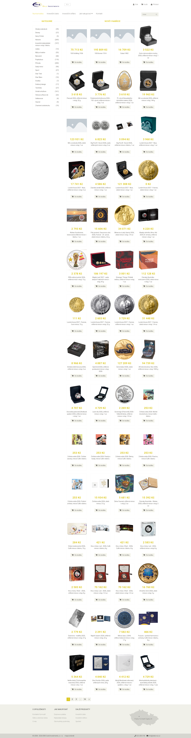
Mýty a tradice (47, 52)
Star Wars (47, 77)
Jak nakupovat (85, 13)
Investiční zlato (53, 13)
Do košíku (78, 62)
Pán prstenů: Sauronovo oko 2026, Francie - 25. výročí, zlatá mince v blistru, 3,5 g (100, 235)
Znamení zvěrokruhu (47, 105)
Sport (47, 70)
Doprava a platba (60, 714)
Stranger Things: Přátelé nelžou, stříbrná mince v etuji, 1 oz (124, 279)
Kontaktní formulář (39, 714)
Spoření (78, 721)
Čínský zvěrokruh (47, 29)
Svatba (47, 81)
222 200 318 (140, 736)
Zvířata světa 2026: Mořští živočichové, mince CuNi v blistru (148, 414)
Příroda (47, 63)
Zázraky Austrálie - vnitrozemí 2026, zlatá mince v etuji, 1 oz (148, 279)
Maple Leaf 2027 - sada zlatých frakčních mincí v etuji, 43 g (100, 279)
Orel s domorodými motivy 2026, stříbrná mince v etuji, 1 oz (148, 55)
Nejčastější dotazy (60, 718)
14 (85, 699)
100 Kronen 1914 (100, 53)
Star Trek (47, 74)
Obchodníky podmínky (62, 721)
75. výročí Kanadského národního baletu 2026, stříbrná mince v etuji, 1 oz (124, 100)
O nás (34, 721)
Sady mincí (47, 67)
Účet (136, 4)
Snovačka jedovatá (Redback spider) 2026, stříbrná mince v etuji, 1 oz (77, 414)
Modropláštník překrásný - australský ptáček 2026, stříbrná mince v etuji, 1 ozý (148, 683)
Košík (145, 4)
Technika (47, 88)
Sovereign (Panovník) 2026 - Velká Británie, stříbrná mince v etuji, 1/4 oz (124, 414)
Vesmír (47, 102)
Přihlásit (156, 4)
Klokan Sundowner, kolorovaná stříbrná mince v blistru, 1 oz (76, 235)
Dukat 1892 (124, 53)
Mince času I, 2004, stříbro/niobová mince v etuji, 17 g (124, 638)
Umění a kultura (47, 91)
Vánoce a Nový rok (47, 95)
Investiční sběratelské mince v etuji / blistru (47, 44)
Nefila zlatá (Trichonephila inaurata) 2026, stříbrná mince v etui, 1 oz (77, 683)
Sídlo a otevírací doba (40, 718)
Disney (47, 32)
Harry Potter (47, 36)
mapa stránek (69, 736)
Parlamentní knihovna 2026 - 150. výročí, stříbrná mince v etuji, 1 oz (101, 100)
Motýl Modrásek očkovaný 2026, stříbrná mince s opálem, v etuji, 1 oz (124, 683)
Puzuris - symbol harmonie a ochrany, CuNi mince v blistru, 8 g (148, 638)
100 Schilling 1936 (76, 53)
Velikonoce (47, 98)
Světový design (47, 84)
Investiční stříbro (69, 13)
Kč (67, 4)
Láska (47, 49)
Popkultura (47, 59)
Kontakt (99, 13)
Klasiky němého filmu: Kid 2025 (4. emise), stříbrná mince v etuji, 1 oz (148, 235)
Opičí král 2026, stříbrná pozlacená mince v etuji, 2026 (100, 369)
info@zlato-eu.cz (154, 736)
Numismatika (37, 13)
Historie (47, 40)
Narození (47, 56)
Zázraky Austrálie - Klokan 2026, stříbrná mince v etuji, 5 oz (148, 503)
